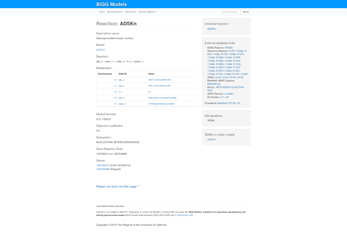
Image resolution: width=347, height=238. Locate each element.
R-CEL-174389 (228, 54)
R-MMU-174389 (224, 64)
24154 (233, 77)
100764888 (103, 169)
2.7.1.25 (225, 97)
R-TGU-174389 (223, 74)
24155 (240, 77)
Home (102, 11)
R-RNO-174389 (224, 67)
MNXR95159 (213, 83)
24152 (218, 77)
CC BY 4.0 (234, 103)
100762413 (103, 165)
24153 (225, 77)
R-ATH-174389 (236, 50)
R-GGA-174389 (224, 60)
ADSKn (211, 28)
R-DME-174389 (224, 57)
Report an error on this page (117, 186)
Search (246, 11)
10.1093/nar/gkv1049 (183, 215)
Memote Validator (147, 11)
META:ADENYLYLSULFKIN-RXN (225, 88)
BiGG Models (111, 3)
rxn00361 (229, 93)
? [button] (138, 186)
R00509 (229, 47)
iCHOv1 (100, 49)
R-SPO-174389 (223, 70)
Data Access (130, 11)
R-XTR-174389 (240, 74)
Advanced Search (115, 11)
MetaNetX (222, 103)
